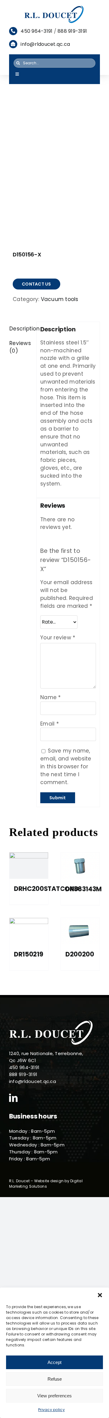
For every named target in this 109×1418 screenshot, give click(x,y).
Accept (54, 1362)
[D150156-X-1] (54, 173)
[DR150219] (28, 931)
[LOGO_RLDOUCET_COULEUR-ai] (54, 7)
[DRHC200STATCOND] (28, 865)
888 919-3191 (72, 31)
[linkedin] (13, 1098)
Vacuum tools (59, 299)
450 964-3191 (36, 31)
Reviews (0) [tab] (20, 347)
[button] (100, 1295)
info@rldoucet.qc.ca (45, 44)
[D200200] (80, 931)
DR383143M (83, 889)
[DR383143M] (80, 865)
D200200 (79, 954)
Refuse (55, 1379)
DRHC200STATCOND (46, 888)
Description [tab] (21, 328)
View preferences (54, 1395)
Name (50, 697)
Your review (57, 637)
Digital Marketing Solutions (46, 1183)
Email (49, 723)
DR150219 (28, 954)
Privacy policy (51, 1409)
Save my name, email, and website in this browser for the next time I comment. (65, 766)
